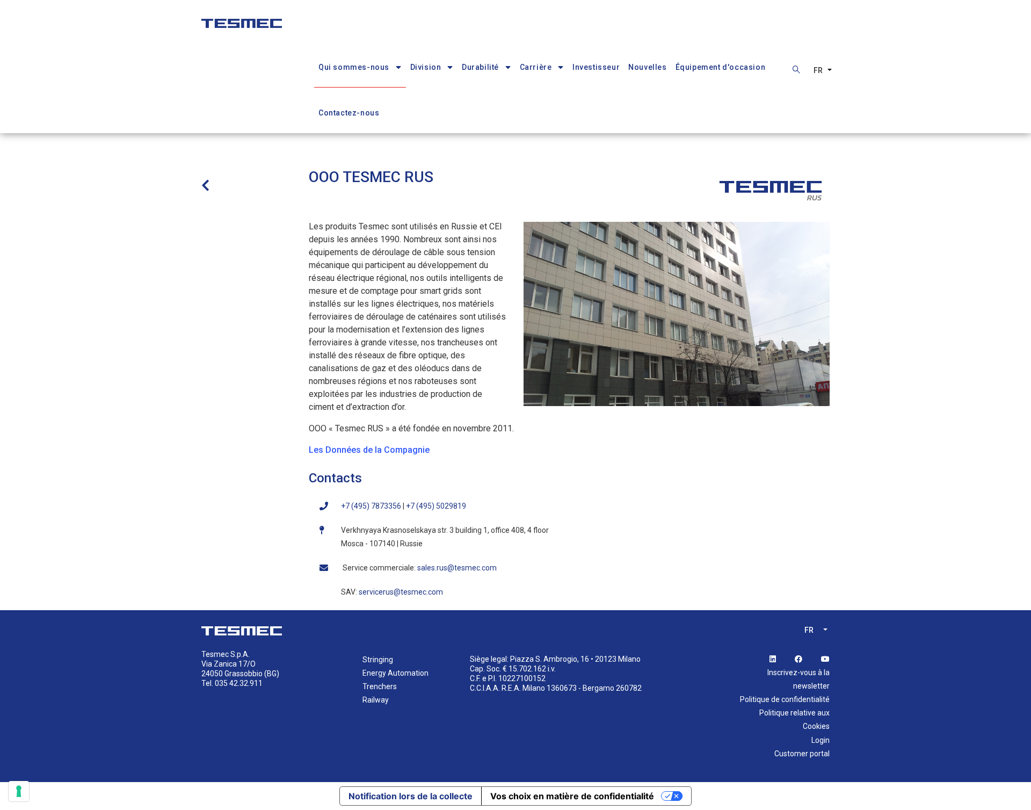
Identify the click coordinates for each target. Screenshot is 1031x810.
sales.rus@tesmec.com (457, 567)
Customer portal (802, 753)
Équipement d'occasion (721, 67)
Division (425, 67)
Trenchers (379, 686)
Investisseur (596, 67)
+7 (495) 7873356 (371, 506)
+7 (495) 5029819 (436, 506)
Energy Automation (395, 673)
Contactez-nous (348, 113)
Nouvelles (647, 67)
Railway (375, 700)
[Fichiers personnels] (241, 18)
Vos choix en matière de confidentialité (572, 796)
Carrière (536, 67)
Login (820, 740)
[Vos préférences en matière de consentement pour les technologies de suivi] (19, 791)
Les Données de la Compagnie (369, 450)
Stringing (377, 659)
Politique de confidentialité (785, 699)
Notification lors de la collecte (410, 796)
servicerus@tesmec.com (402, 592)
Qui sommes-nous (353, 67)
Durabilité (480, 67)
